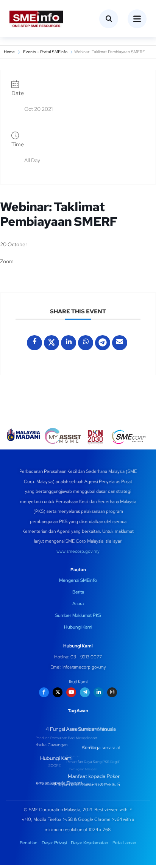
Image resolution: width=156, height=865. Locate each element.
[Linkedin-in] (98, 692)
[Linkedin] (68, 342)
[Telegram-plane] (85, 692)
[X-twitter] (57, 692)
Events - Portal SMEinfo (45, 51)
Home (9, 51)
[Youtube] (71, 692)
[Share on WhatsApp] (85, 342)
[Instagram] (112, 692)
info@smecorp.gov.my (84, 667)
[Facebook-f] (44, 692)
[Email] (119, 342)
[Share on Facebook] (34, 342)
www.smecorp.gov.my (78, 551)
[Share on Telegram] (102, 342)
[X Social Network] (51, 342)
